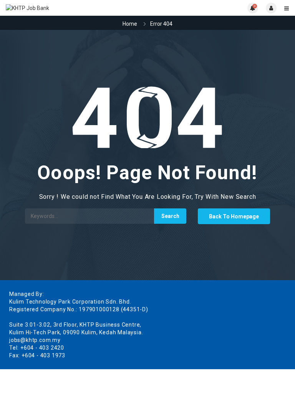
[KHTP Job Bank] (77, 8)
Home (130, 24)
